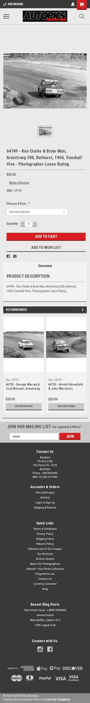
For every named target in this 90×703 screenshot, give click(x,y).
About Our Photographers (45, 563)
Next (83, 309)
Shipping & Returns (45, 507)
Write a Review (19, 182)
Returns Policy (45, 543)
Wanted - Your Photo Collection (45, 568)
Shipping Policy (45, 538)
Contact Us (45, 578)
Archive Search (45, 558)
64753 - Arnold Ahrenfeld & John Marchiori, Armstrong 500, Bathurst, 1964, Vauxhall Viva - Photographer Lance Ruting (65, 387)
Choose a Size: (18, 203)
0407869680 (15, 4)
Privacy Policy (45, 533)
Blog (45, 588)
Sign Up (50, 502)
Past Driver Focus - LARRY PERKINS (45, 610)
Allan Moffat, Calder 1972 (45, 620)
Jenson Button (45, 615)
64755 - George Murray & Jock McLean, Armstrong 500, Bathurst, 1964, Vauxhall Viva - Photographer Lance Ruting (23, 387)
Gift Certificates (45, 492)
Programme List (45, 573)
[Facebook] (8, 256)
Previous (77, 309)
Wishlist (45, 497)
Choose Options (24, 406)
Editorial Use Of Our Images (45, 548)
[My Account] (72, 4)
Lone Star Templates (57, 699)
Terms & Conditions (45, 528)
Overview (45, 266)
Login (38, 502)
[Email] (15, 256)
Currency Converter (45, 583)
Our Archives (45, 553)
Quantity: (12, 223)
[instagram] (40, 649)
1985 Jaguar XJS (45, 625)
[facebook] (50, 649)
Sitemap (32, 695)
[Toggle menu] (6, 16)
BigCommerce (23, 699)
